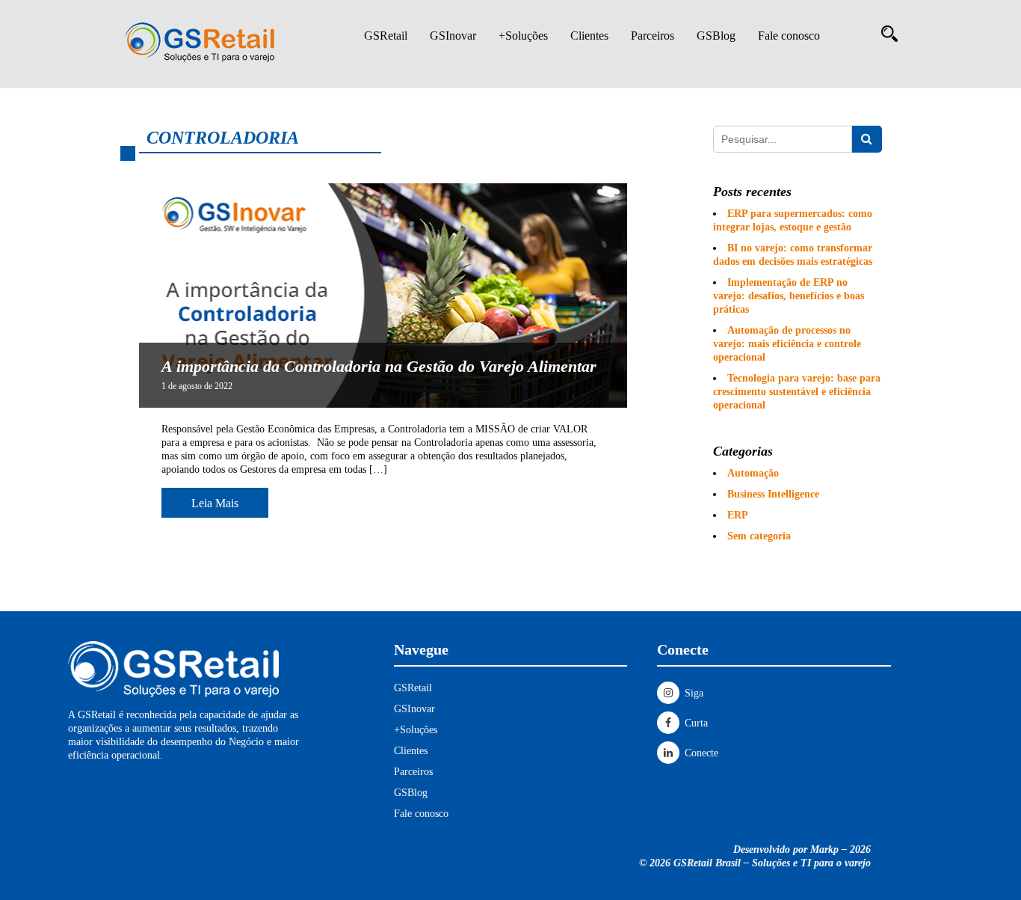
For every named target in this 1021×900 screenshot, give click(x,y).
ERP (737, 515)
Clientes (589, 35)
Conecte (700, 753)
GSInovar (453, 35)
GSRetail (385, 35)
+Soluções (523, 35)
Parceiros (652, 35)
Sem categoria (759, 536)
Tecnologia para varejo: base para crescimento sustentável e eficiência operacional (796, 392)
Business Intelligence (773, 494)
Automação (753, 473)
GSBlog (716, 35)
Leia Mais (214, 503)
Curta (695, 723)
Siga (692, 693)
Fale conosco (789, 35)
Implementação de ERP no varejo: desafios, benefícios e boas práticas (788, 296)
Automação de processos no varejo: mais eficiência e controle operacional (787, 344)
